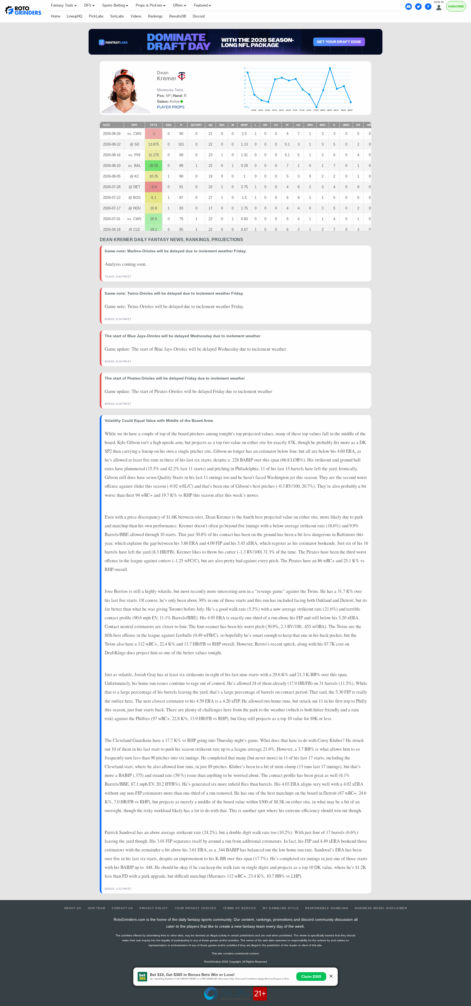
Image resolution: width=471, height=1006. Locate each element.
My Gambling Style (281, 908)
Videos (136, 16)
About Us (72, 908)
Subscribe (456, 6)
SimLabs (117, 16)
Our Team (96, 908)
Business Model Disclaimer (381, 908)
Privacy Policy (154, 908)
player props (171, 107)
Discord (199, 16)
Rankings (155, 16)
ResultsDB (177, 16)
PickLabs (96, 16)
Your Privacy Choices (195, 908)
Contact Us (122, 908)
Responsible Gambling (326, 908)
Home (55, 16)
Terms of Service (239, 908)
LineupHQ (74, 16)
